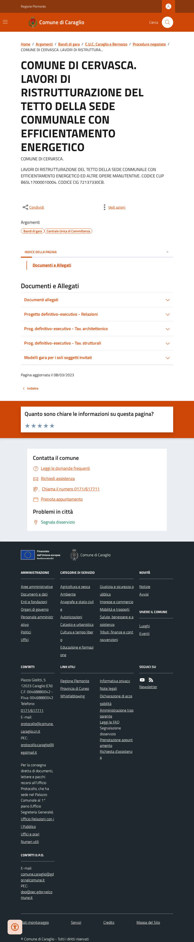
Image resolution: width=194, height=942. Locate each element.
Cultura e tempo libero (76, 635)
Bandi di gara (69, 44)
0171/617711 (32, 710)
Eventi (144, 633)
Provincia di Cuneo (74, 688)
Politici (26, 632)
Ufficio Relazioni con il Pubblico (37, 822)
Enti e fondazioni (34, 602)
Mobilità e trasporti (114, 609)
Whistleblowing (72, 696)
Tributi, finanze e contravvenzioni (116, 635)
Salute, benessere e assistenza (116, 620)
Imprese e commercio (116, 602)
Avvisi (144, 594)
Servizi (76, 922)
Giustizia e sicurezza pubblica (117, 590)
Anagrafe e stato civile (77, 605)
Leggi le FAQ (109, 722)
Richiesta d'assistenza (116, 754)
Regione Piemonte (33, 6)
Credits (108, 922)
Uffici (25, 639)
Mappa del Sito (148, 922)
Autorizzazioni (71, 617)
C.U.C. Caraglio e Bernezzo (106, 44)
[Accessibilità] (15, 927)
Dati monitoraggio (35, 922)
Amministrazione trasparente (116, 713)
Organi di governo (34, 609)
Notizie (144, 586)
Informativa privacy (115, 681)
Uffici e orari (30, 834)
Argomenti (44, 44)
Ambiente (68, 594)
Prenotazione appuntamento (116, 743)
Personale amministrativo (37, 620)
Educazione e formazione (76, 651)
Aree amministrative (37, 586)
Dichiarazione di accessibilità (116, 699)
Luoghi (144, 626)
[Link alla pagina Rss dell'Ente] (151, 680)
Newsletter (148, 687)
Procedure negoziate (149, 44)
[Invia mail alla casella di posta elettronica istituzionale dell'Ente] (38, 727)
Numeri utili (30, 841)
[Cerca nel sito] (165, 22)
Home (25, 44)
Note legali (108, 688)
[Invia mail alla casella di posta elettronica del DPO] (38, 877)
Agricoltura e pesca (75, 586)
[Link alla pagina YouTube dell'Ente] (142, 680)
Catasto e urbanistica (76, 624)
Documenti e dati (34, 594)
